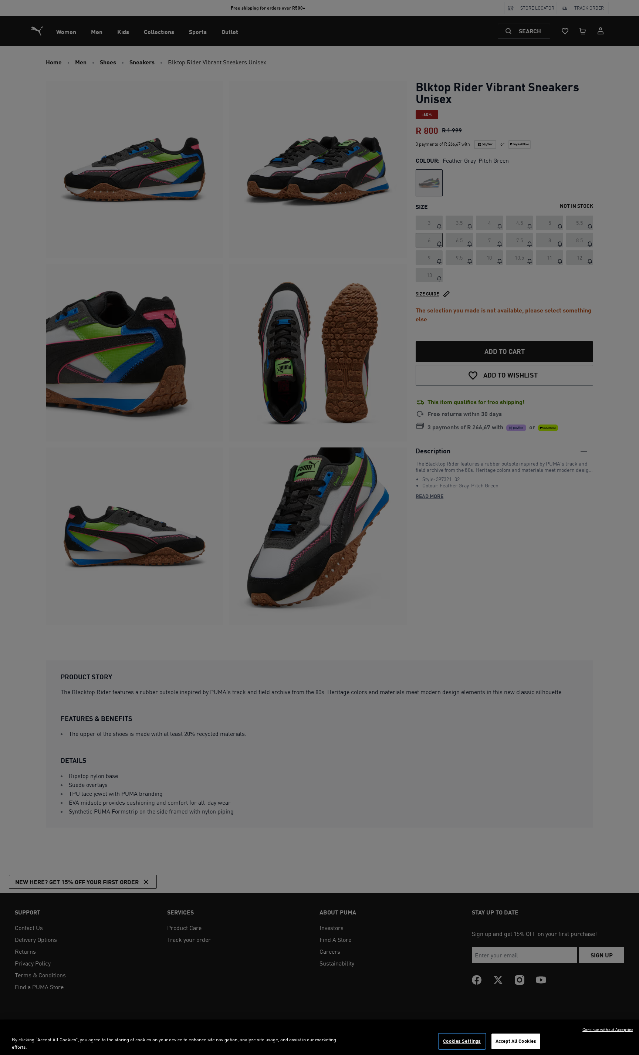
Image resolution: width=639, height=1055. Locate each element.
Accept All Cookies (516, 1041)
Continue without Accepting (607, 1029)
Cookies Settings (462, 1041)
